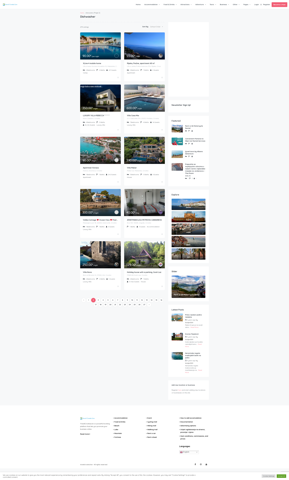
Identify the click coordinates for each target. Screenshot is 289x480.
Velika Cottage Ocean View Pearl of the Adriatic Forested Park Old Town (100, 220)
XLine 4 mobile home (92, 63)
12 (142, 300)
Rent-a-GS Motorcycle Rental (194, 127)
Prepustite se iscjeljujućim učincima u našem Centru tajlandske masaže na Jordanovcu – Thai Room (195, 168)
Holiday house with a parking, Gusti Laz (144, 272)
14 (151, 300)
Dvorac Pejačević (192, 334)
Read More (194, 327)
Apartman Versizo (91, 168)
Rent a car (151, 433)
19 (105, 305)
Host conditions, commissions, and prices (194, 437)
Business (223, 4)
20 (110, 305)
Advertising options (188, 426)
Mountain (118, 433)
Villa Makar (132, 168)
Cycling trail (152, 422)
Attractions (185, 4)
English (186, 452)
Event (149, 418)
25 (135, 305)
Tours (212, 4)
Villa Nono (87, 272)
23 (125, 305)
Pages (245, 4)
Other (235, 4)
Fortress (117, 437)
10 (132, 300)
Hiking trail (151, 426)
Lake (116, 430)
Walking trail (152, 430)
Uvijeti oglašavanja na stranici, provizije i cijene (192, 431)
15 (156, 300)
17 (96, 305)
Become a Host (279, 5)
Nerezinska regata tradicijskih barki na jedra (193, 355)
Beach (116, 426)
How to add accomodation (191, 418)
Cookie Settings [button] (268, 476)
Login (256, 4)
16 (161, 300)
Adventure (199, 4)
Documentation (186, 422)
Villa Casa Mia (133, 115)
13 (147, 300)
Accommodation (151, 4)
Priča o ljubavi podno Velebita (193, 316)
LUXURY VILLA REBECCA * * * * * (96, 115)
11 (137, 300)
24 (130, 305)
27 (144, 305)
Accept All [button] (281, 476)
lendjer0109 (189, 322)
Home (138, 4)
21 (115, 305)
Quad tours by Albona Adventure (194, 152)
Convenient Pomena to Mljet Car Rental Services (195, 140)
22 (120, 305)
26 (139, 305)
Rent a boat (152, 437)
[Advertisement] (188, 59)
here (179, 390)
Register (266, 4)
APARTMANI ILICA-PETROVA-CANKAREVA (144, 220)
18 (100, 305)
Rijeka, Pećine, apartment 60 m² (141, 63)
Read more (85, 434)
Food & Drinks (169, 4)
